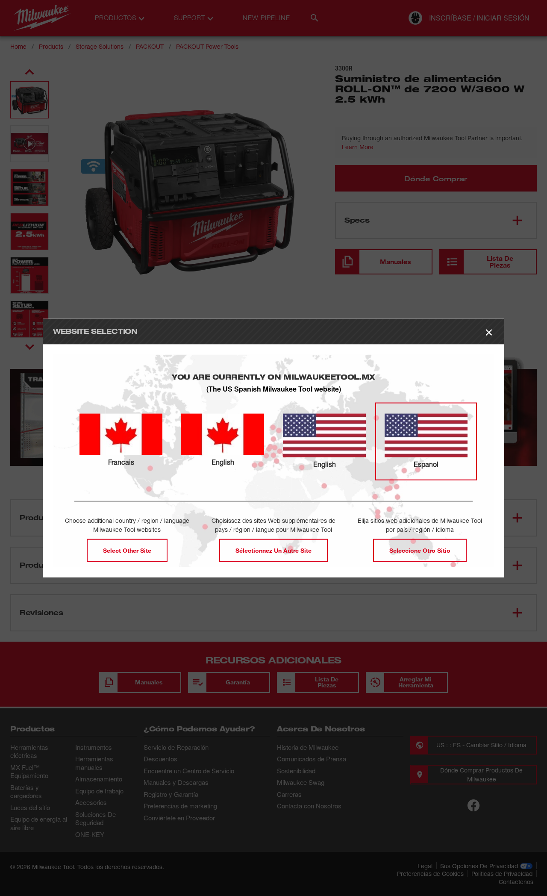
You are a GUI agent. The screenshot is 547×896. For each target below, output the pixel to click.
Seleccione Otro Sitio (419, 550)
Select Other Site (127, 550)
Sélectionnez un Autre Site (273, 550)
